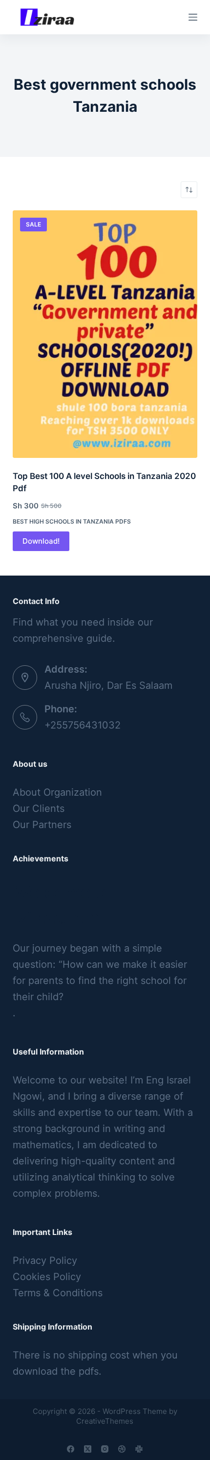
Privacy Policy (45, 1260)
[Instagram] (104, 1449)
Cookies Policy (47, 1277)
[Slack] (139, 1449)
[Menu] (193, 17)
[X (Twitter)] (87, 1449)
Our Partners (42, 825)
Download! (41, 541)
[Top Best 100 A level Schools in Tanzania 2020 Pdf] (105, 334)
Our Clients (38, 808)
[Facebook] (70, 1449)
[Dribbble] (122, 1449)
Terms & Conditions (58, 1293)
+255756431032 (82, 725)
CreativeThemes (104, 1421)
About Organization (57, 792)
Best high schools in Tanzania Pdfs (72, 521)
